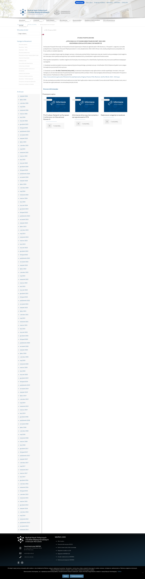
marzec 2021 (23, 325)
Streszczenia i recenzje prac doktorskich (27, 81)
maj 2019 (22, 402)
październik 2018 (25, 420)
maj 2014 (22, 515)
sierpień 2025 (24, 138)
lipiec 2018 (23, 427)
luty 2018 (22, 445)
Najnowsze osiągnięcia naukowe (113, 115)
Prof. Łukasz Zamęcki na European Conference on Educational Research (56, 117)
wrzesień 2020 (24, 346)
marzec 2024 (23, 198)
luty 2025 (22, 159)
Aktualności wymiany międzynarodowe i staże (28, 55)
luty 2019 (22, 413)
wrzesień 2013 (24, 526)
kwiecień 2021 (24, 321)
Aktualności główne (23, 44)
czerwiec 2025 (24, 145)
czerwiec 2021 (24, 314)
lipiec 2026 (23, 99)
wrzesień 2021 (24, 304)
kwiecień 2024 (24, 195)
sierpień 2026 (24, 96)
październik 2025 (25, 131)
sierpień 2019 (24, 392)
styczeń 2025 (24, 163)
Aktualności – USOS (23, 50)
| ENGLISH (125, 2)
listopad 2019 (24, 381)
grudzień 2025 (24, 124)
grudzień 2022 (24, 251)
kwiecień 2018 (24, 438)
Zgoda (65, 576)
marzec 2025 (23, 156)
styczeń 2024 (24, 205)
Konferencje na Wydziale (24, 66)
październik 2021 (25, 300)
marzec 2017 (23, 473)
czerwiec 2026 (24, 103)
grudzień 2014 (24, 505)
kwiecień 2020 (24, 364)
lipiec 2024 (23, 184)
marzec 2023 (23, 240)
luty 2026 (22, 117)
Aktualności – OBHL (23, 47)
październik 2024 (25, 173)
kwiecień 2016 (24, 487)
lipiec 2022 (23, 269)
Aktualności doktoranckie (24, 52)
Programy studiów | (99, 2)
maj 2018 (22, 434)
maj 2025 (22, 149)
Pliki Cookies (61, 541)
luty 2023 (22, 244)
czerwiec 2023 (24, 230)
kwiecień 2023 (24, 237)
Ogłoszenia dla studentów (24, 73)
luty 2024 (22, 202)
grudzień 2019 (24, 378)
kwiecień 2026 (24, 110)
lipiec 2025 (23, 142)
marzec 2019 (23, 410)
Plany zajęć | (89, 2)
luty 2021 (22, 328)
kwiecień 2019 (24, 406)
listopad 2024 (24, 170)
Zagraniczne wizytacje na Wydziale (26, 84)
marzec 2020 (23, 367)
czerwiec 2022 (24, 272)
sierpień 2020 (24, 350)
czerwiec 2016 (24, 484)
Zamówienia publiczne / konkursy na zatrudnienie (26, 69)
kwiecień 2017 (24, 469)
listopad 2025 (24, 128)
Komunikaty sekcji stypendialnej (26, 63)
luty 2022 (22, 286)
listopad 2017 (24, 452)
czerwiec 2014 (24, 512)
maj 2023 (22, 233)
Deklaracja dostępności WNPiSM (66, 560)
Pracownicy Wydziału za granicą (26, 76)
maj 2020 (22, 360)
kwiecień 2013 (24, 529)
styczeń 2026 (24, 121)
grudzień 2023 (24, 209)
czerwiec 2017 (24, 462)
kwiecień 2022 (24, 279)
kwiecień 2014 (24, 519)
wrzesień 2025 (24, 135)
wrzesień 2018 (24, 424)
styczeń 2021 (24, 332)
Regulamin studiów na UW (64, 550)
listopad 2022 (24, 254)
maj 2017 (22, 466)
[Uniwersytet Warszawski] (61, 12)
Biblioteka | (109, 2)
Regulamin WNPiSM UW (64, 553)
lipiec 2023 (23, 226)
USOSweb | (117, 2)
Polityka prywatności (76, 576)
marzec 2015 (23, 501)
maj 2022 (22, 276)
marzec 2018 (23, 441)
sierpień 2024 (24, 180)
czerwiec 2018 (24, 431)
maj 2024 (22, 191)
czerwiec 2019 (24, 399)
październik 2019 (25, 385)
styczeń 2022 (24, 290)
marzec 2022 (23, 283)
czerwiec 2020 (24, 357)
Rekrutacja (79, 2)
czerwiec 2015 (24, 494)
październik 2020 (25, 343)
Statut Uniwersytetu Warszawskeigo (67, 547)
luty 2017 (22, 476)
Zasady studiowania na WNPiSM (66, 556)
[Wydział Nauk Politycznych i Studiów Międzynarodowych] (36, 12)
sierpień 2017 (24, 459)
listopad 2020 (24, 339)
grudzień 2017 (24, 448)
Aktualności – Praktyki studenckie (26, 78)
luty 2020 (22, 371)
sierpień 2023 (24, 223)
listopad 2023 (24, 212)
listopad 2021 (24, 297)
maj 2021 (22, 318)
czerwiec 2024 (24, 187)
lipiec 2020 (23, 353)
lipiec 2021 (23, 311)
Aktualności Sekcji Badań (24, 58)
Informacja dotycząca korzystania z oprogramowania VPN (85, 116)
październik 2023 (25, 216)
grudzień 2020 (24, 335)
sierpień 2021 (24, 307)
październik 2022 (25, 258)
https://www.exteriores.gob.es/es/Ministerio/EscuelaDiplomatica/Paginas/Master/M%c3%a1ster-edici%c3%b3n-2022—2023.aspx (81, 77)
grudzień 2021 (24, 293)
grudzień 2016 (24, 480)
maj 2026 (22, 106)
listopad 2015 (24, 491)
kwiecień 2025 (24, 152)
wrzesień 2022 (24, 261)
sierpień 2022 (24, 265)
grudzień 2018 (24, 417)
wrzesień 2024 (24, 177)
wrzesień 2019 (24, 388)
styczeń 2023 (24, 247)
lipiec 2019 (23, 395)
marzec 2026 (23, 113)
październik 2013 (25, 522)
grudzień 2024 (24, 166)
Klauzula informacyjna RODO (65, 544)
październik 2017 (25, 455)
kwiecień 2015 (24, 498)
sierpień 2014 (24, 508)
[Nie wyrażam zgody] (143, 572)
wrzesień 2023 (24, 219)
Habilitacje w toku (22, 60)
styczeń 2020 (24, 374)
